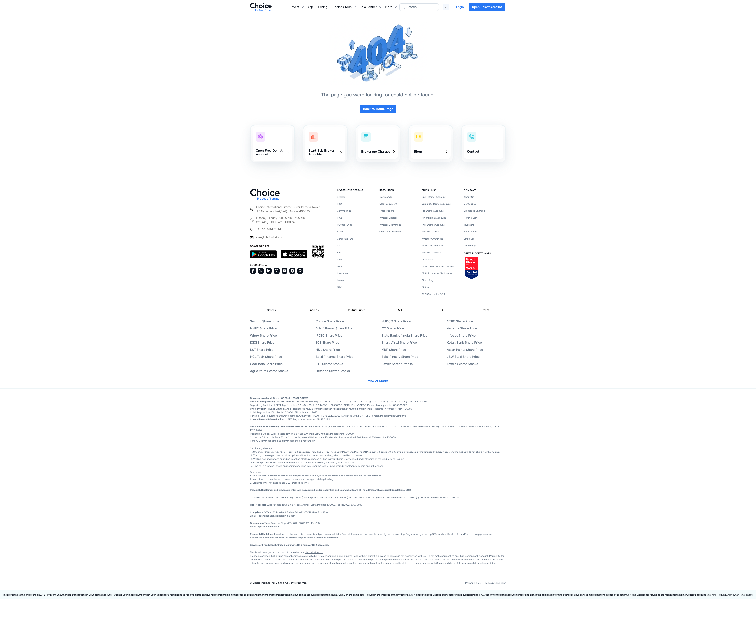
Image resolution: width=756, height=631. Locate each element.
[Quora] (300, 271)
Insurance (342, 273)
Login (460, 7)
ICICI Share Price (262, 342)
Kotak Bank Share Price (464, 342)
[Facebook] (253, 271)
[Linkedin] (269, 271)
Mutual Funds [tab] (356, 310)
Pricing (322, 7)
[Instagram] (277, 271)
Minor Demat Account (434, 217)
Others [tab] (484, 310)
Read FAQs (470, 245)
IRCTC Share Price (329, 335)
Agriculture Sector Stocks (269, 371)
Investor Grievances (390, 224)
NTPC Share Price (460, 321)
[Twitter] (261, 271)
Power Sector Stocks (397, 364)
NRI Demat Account (432, 210)
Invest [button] (295, 7)
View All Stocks (378, 381)
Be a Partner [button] (368, 7)
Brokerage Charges (474, 210)
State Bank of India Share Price (404, 335)
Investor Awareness (432, 238)
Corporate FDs (345, 238)
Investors (469, 224)
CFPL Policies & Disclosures (437, 273)
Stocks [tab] (271, 310)
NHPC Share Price (263, 328)
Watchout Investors (432, 245)
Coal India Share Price (266, 364)
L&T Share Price (261, 350)
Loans (340, 280)
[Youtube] (284, 271)
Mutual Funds (344, 224)
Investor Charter (388, 217)
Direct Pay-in (429, 280)
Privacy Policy (473, 583)
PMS (339, 259)
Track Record (386, 210)
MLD (339, 245)
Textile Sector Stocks (462, 364)
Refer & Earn (470, 217)
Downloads (385, 197)
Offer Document (388, 203)
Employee (469, 238)
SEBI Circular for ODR (433, 294)
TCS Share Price (327, 342)
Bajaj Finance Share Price (334, 357)
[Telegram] (292, 271)
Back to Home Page (378, 109)
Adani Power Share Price (334, 328)
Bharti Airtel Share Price (399, 342)
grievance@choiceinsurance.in (298, 440)
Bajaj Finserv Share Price (399, 357)
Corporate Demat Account (436, 203)
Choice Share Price (330, 321)
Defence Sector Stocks (333, 371)
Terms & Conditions (495, 583)
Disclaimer (427, 259)
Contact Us (470, 203)
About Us (469, 197)
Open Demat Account (433, 197)
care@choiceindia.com (270, 237)
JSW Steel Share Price (463, 357)
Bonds (340, 231)
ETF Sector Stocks (329, 364)
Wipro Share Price (263, 335)
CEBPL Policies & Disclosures (438, 266)
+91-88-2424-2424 (268, 229)
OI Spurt (426, 287)
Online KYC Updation (390, 231)
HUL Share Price (328, 350)
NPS (339, 266)
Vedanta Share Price (462, 328)
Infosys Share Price (461, 335)
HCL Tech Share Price (266, 357)
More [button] (388, 7)
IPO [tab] (442, 310)
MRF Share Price (393, 350)
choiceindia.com (314, 552)
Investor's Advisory (432, 252)
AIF (339, 252)
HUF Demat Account (433, 224)
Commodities (344, 210)
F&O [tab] (399, 310)
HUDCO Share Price (396, 321)
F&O (339, 203)
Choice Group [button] (342, 7)
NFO (339, 287)
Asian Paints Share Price (465, 350)
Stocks (341, 197)
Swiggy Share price (264, 321)
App (310, 7)
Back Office (470, 231)
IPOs (339, 217)
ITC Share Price (392, 328)
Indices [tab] (314, 310)
